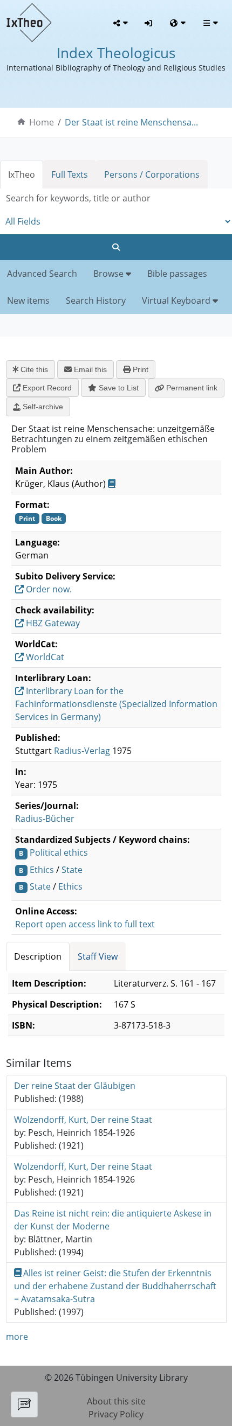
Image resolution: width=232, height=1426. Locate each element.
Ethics (42, 870)
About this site (116, 1401)
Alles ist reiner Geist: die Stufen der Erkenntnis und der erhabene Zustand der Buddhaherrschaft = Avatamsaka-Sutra (115, 1286)
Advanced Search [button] (42, 273)
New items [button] (28, 300)
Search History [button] (96, 300)
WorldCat (44, 657)
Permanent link (190, 387)
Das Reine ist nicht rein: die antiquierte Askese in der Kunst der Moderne (112, 1219)
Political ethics (59, 852)
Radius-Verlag (82, 751)
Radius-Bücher (44, 818)
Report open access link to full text (85, 924)
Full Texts (69, 174)
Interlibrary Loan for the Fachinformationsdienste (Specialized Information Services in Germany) (116, 704)
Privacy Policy (116, 1414)
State (72, 870)
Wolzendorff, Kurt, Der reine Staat (83, 1120)
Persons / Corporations (152, 174)
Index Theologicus (116, 53)
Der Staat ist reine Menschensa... (131, 122)
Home (41, 122)
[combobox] (116, 198)
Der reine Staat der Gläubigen (74, 1086)
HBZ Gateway (52, 623)
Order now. (48, 589)
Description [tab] (38, 956)
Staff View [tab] (98, 956)
